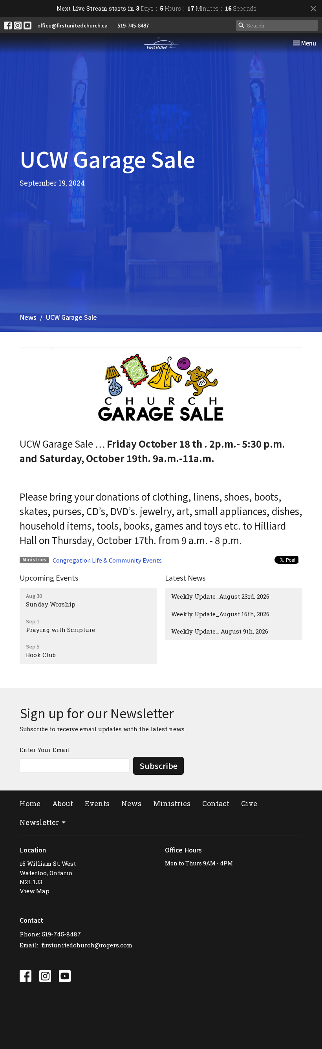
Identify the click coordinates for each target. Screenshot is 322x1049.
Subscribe (158, 765)
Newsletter (39, 822)
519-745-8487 (133, 25)
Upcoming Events (49, 577)
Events (97, 803)
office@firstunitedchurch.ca (72, 25)
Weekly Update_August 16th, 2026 (220, 614)
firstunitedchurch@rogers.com (86, 945)
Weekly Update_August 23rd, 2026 (220, 596)
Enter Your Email (45, 750)
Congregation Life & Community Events (107, 560)
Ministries (171, 803)
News (28, 317)
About (62, 803)
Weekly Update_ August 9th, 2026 (219, 631)
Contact (215, 803)
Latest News (185, 577)
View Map (34, 891)
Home (30, 803)
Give (249, 803)
